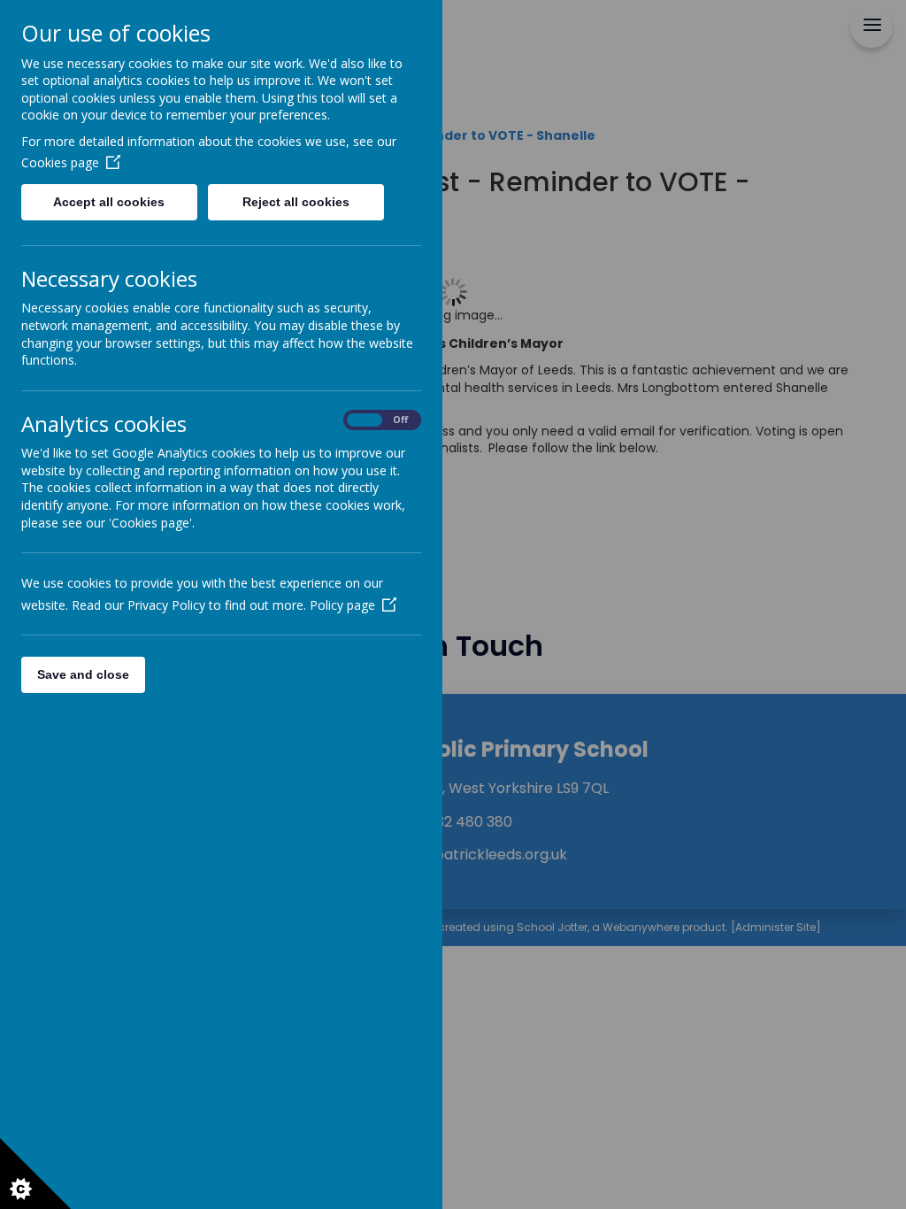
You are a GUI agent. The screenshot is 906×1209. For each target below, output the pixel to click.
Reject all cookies (295, 202)
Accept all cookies (109, 202)
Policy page (342, 605)
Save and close (83, 674)
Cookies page (60, 162)
